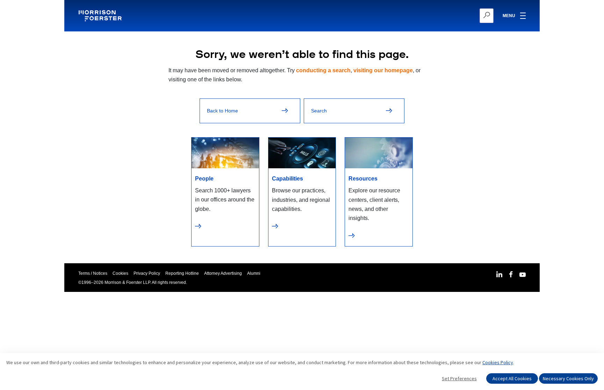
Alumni (253, 273)
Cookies (120, 273)
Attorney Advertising (223, 273)
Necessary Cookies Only (568, 378)
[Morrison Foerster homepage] (101, 15)
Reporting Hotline (182, 273)
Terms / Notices (92, 273)
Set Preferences (459, 378)
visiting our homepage (383, 70)
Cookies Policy (497, 362)
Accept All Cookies (512, 378)
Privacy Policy (147, 273)
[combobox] (452, 15)
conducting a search (323, 70)
